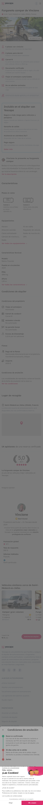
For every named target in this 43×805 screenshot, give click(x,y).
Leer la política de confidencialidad (12, 796)
